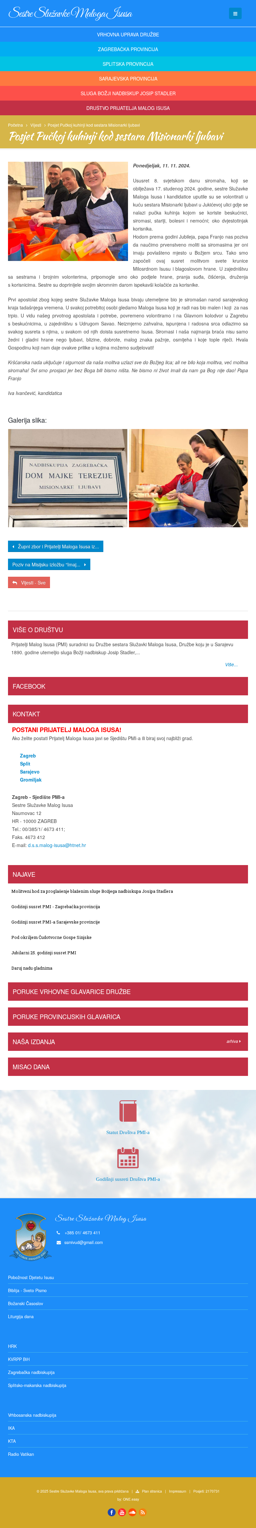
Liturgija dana (21, 1316)
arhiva (233, 1041)
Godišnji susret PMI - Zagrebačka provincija (55, 906)
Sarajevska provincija (128, 78)
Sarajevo (30, 771)
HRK (12, 1346)
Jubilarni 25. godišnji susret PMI (43, 952)
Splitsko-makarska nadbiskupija (37, 1385)
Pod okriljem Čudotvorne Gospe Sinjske (51, 937)
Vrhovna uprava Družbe (128, 34)
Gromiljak (31, 779)
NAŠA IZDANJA (34, 1041)
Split (25, 763)
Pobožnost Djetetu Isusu (31, 1277)
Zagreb (28, 755)
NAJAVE (24, 874)
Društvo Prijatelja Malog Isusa (128, 108)
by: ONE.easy (128, 1499)
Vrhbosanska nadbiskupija (32, 1415)
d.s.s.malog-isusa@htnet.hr (57, 845)
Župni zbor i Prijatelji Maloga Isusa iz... (56, 546)
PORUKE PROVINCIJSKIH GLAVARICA (66, 1016)
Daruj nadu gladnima (31, 968)
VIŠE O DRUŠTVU (38, 629)
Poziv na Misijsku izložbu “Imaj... (48, 564)
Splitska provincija (128, 63)
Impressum (177, 1491)
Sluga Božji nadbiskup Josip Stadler (128, 93)
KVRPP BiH (19, 1359)
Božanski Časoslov (25, 1303)
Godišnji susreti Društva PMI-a (128, 1179)
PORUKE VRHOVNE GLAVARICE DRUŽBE (72, 991)
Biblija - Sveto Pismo (27, 1290)
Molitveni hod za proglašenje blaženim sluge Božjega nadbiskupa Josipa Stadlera (92, 891)
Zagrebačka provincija (128, 49)
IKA (11, 1428)
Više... (231, 664)
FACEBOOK (29, 686)
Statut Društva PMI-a (128, 1132)
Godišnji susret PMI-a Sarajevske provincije (55, 922)
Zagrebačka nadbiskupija (31, 1372)
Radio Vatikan (21, 1454)
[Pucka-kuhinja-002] (188, 478)
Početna (15, 125)
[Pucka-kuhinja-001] (67, 478)
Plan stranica (152, 1491)
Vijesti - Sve (31, 582)
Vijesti (35, 125)
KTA (12, 1441)
